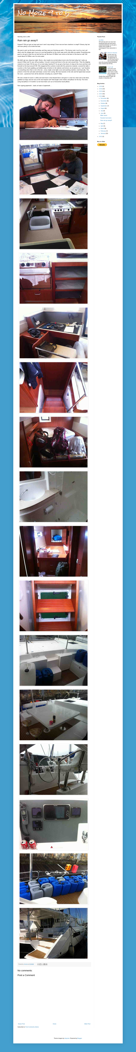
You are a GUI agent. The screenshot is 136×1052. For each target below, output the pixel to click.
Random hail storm (105, 118)
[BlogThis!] (40, 964)
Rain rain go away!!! (106, 120)
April (102, 126)
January (103, 133)
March (103, 128)
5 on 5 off (110, 67)
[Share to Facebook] (44, 964)
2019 (100, 86)
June (102, 113)
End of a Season (112, 53)
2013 (100, 96)
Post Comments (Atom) (32, 1027)
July (102, 111)
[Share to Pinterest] (46, 964)
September (104, 106)
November (104, 101)
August (103, 108)
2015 (100, 91)
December (104, 98)
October (103, 103)
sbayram (66, 1038)
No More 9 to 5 (44, 13)
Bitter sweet (103, 115)
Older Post (87, 1024)
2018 (100, 89)
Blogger (79, 1038)
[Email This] (38, 964)
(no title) (101, 40)
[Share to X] (42, 964)
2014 (100, 94)
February (103, 131)
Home (54, 1024)
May (102, 123)
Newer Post (21, 1024)
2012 (100, 136)
